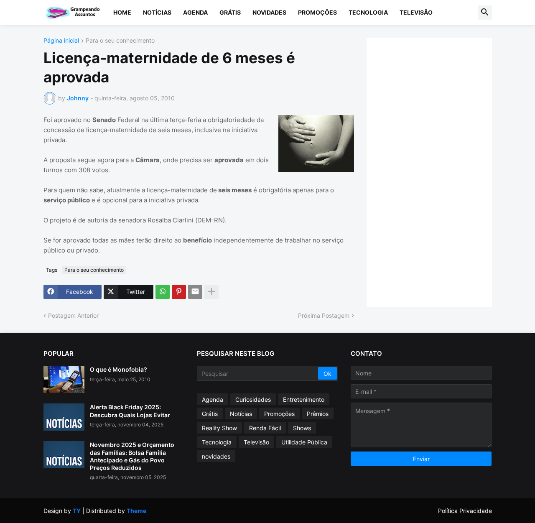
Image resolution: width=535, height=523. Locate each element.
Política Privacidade (465, 510)
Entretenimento (303, 399)
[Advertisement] (437, 171)
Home (122, 12)
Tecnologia (368, 12)
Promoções (317, 12)
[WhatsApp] (162, 292)
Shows (302, 427)
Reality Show (219, 427)
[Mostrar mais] (211, 292)
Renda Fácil (265, 427)
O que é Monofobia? (118, 369)
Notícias (157, 12)
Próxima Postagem (323, 315)
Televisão (416, 12)
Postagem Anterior (73, 315)
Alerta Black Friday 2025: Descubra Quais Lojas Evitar (130, 410)
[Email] (195, 292)
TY (77, 510)
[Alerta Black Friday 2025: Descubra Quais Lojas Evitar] (63, 417)
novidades (216, 456)
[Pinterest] (179, 292)
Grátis (230, 12)
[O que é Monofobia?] (63, 379)
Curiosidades (253, 399)
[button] (485, 12)
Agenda (195, 12)
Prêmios (318, 413)
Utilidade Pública (304, 442)
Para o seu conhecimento (120, 41)
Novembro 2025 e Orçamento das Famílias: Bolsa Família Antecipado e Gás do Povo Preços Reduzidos (132, 456)
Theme (136, 510)
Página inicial (61, 41)
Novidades (269, 12)
